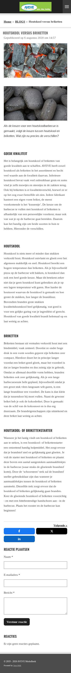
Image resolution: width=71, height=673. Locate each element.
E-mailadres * (12, 574)
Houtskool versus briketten (45, 21)
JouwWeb (17, 665)
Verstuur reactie (17, 621)
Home (7, 21)
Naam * (8, 556)
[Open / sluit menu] (67, 6)
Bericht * (9, 592)
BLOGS (20, 21)
